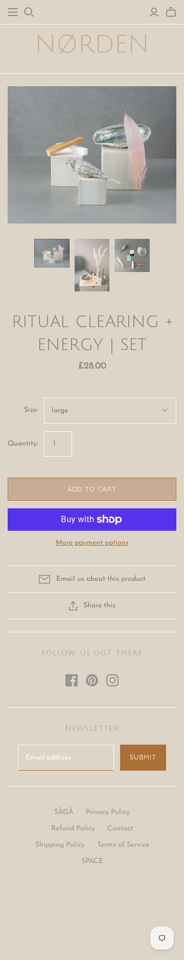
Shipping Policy (60, 845)
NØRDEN (92, 44)
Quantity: (23, 444)
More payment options (92, 543)
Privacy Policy (108, 812)
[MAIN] (13, 12)
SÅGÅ (64, 812)
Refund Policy (73, 828)
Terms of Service (123, 845)
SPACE (92, 861)
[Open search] (29, 12)
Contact (120, 828)
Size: (31, 410)
